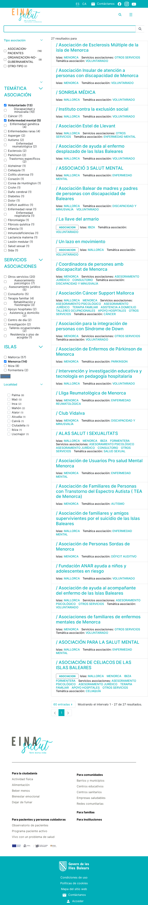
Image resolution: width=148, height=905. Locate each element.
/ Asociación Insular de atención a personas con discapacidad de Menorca (97, 73)
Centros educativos (90, 786)
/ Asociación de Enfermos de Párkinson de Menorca (99, 351)
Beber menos (21, 790)
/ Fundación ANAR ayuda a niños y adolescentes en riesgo (91, 568)
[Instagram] (127, 4)
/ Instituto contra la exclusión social (92, 109)
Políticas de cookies (74, 883)
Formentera (120, 440)
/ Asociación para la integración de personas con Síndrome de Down (91, 326)
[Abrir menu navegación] (130, 14)
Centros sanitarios (89, 792)
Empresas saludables (91, 798)
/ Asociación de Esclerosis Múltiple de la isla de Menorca (97, 47)
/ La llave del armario (77, 219)
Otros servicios (127, 57)
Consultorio (82, 280)
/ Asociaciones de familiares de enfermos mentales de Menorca (98, 619)
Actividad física (22, 779)
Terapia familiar (85, 307)
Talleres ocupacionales (75, 310)
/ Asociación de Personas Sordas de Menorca (93, 546)
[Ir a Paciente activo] (32, 15)
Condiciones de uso (74, 877)
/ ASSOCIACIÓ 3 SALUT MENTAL (89, 168)
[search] (120, 14)
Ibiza (91, 227)
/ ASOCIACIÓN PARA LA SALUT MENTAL (97, 642)
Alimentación (21, 785)
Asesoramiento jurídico (75, 448)
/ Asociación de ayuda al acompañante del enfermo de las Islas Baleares (96, 590)
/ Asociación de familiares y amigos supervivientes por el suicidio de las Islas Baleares (98, 518)
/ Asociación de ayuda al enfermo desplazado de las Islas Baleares (90, 148)
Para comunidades (90, 775)
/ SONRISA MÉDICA (75, 92)
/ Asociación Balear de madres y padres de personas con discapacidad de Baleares (97, 193)
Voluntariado (97, 61)
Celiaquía (93, 691)
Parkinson (119, 361)
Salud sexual (114, 451)
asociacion (67, 227)
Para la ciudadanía (24, 773)
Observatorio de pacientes (30, 825)
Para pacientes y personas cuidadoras (39, 819)
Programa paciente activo (29, 831)
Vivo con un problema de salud (33, 837)
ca (84, 4)
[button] (22, 40)
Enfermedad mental (120, 136)
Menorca (71, 57)
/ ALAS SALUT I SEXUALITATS (87, 433)
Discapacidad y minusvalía (77, 283)
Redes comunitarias (90, 803)
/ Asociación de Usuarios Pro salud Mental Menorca (99, 463)
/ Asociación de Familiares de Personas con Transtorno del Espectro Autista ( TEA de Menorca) (99, 491)
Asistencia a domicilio (118, 307)
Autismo (117, 503)
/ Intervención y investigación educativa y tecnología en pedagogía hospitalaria (99, 373)
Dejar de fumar (22, 802)
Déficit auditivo (123, 556)
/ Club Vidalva (70, 413)
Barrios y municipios (90, 780)
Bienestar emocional (26, 796)
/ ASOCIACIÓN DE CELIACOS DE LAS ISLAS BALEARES (93, 665)
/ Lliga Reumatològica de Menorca (91, 393)
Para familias (86, 812)
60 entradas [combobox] (64, 705)
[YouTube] (134, 4)
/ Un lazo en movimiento (80, 241)
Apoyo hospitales (112, 310)
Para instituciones (89, 819)
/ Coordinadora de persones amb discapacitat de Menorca (89, 266)
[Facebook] (119, 4)
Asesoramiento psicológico (78, 304)
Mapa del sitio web (74, 889)
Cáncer (110, 314)
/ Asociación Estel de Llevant (85, 125)
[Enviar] (140, 29)
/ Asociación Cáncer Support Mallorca (95, 293)
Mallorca (72, 99)
